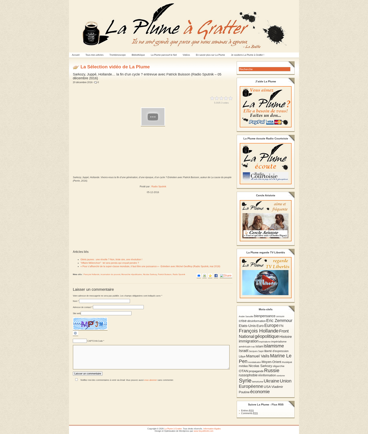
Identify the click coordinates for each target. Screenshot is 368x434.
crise (243, 321)
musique (287, 362)
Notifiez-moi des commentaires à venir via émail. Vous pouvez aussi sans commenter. (127, 380)
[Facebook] (216, 276)
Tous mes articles (94, 55)
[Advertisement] (166, 87)
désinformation (256, 321)
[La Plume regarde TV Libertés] (265, 277)
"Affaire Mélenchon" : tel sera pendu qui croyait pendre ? (109, 263)
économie (260, 391)
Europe (271, 325)
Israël (243, 351)
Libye (242, 356)
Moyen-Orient (271, 362)
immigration (249, 341)
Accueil (76, 55)
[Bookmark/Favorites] (210, 276)
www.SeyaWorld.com (203, 431)
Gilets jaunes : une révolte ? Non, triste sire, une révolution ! (111, 259)
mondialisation (254, 362)
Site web (77, 313)
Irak (253, 347)
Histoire (285, 337)
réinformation (267, 375)
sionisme (281, 375)
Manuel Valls (257, 356)
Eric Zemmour (279, 320)
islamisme (274, 345)
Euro (260, 326)
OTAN (243, 371)
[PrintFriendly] (204, 276)
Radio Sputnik (158, 186)
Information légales (212, 428)
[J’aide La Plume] (265, 106)
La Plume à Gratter (173, 428)
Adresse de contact (82, 307)
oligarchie (278, 366)
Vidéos (186, 55)
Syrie (245, 380)
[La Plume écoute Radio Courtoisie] (265, 163)
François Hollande (91, 274)
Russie (271, 370)
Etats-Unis (247, 326)
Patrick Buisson (165, 274)
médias (243, 366)
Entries (247, 410)
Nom (76, 301)
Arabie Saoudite (246, 316)
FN (281, 326)
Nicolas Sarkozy (150, 274)
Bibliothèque (138, 55)
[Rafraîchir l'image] (75, 335)
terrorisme (257, 381)
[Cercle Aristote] (265, 220)
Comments (249, 413)
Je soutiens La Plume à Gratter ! (247, 55)
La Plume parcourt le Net (164, 55)
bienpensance (264, 316)
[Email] (199, 276)
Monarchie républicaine (131, 274)
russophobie (248, 375)
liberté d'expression (276, 351)
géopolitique (267, 336)
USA (267, 387)
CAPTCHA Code (95, 341)
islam (259, 346)
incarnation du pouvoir (110, 274)
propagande (256, 371)
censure (280, 316)
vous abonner (150, 380)
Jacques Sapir (256, 351)
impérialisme (265, 342)
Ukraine (271, 381)
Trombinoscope (117, 55)
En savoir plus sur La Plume (210, 55)
